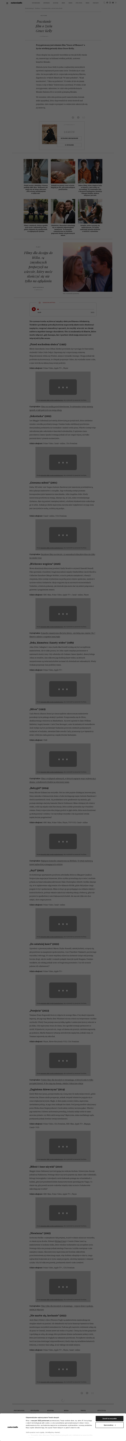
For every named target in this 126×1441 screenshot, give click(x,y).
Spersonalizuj (108, 1425)
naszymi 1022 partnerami (40, 1420)
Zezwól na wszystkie (109, 1418)
